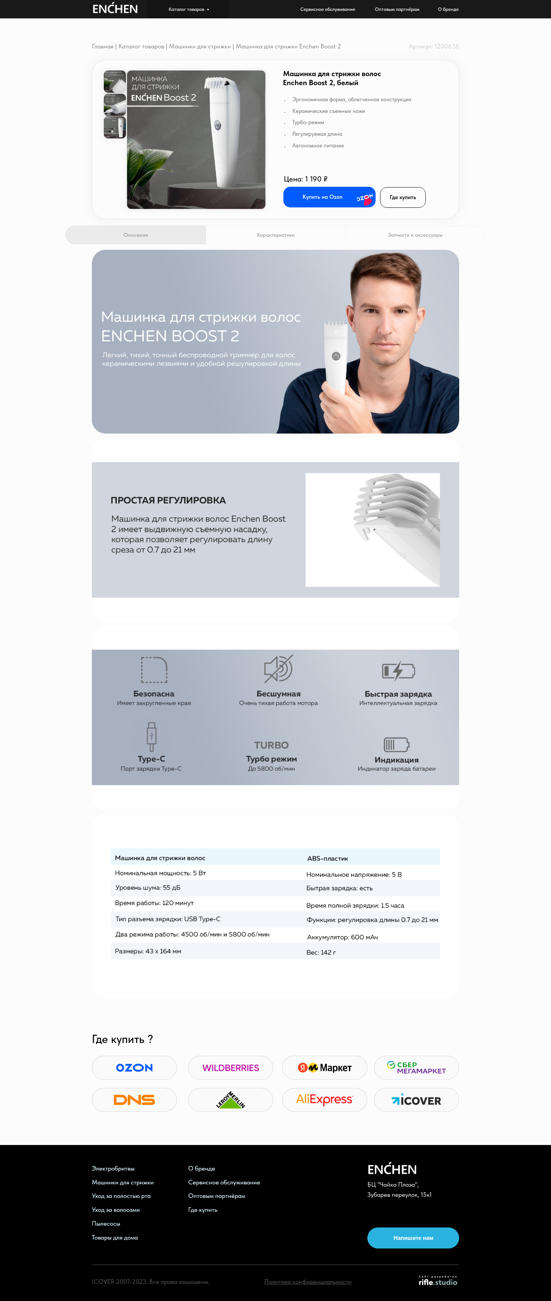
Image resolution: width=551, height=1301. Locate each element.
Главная (103, 46)
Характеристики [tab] (276, 235)
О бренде (201, 1168)
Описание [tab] (136, 235)
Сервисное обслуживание (224, 1182)
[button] (196, 139)
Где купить (403, 197)
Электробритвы (113, 1168)
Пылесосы (106, 1223)
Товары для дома (115, 1237)
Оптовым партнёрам (216, 1195)
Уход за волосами (116, 1209)
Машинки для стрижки (200, 46)
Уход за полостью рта (121, 1195)
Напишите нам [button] (413, 1238)
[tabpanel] (275, 344)
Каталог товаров (186, 9)
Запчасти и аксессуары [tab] (415, 235)
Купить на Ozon (322, 197)
